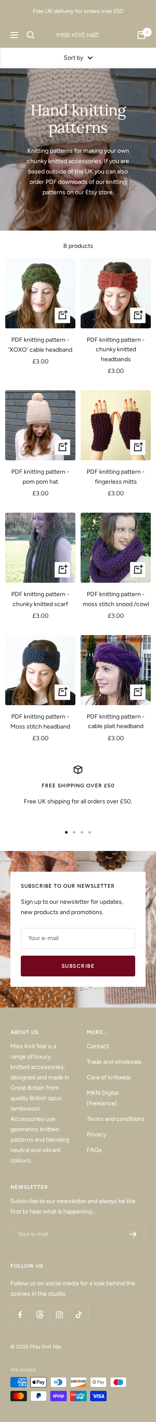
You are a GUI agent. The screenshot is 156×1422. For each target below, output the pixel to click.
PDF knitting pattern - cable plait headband (116, 721)
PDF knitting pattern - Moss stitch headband (40, 721)
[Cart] (141, 35)
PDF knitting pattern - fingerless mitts (116, 476)
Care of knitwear (109, 1077)
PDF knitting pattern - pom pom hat (40, 476)
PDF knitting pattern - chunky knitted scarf (40, 599)
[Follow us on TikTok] (78, 1315)
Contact (98, 1046)
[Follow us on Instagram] (59, 1315)
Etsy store (99, 192)
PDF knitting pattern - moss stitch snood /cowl (116, 599)
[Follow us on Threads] (39, 1315)
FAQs (94, 1150)
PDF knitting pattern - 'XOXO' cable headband (40, 344)
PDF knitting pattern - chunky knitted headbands (116, 349)
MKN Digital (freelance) (103, 1098)
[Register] (133, 1234)
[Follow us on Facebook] (20, 1315)
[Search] (31, 35)
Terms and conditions (116, 1119)
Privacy (96, 1134)
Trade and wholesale (114, 1062)
